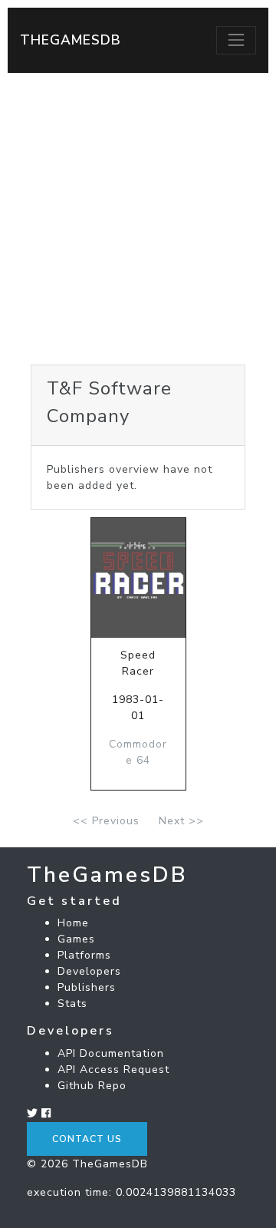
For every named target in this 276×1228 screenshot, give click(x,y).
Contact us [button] (87, 1139)
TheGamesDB (70, 40)
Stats (72, 1003)
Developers (89, 971)
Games (76, 939)
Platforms (84, 955)
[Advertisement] (138, 219)
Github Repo (92, 1085)
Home (73, 923)
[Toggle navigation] (236, 40)
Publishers (87, 987)
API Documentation (111, 1053)
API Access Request (113, 1069)
